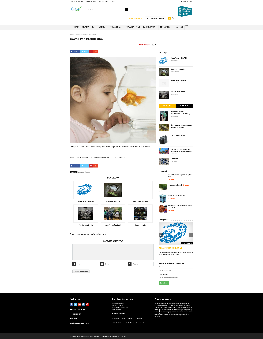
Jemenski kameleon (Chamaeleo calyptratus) (180, 113)
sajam (88, 172)
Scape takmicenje (113, 201)
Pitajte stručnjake (91, 1)
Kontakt (113, 1)
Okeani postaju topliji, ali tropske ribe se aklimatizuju (181, 150)
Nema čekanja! (140, 225)
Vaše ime (162, 267)
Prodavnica (165, 27)
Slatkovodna (88, 27)
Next (191, 235)
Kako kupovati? (117, 309)
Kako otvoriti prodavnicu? (120, 307)
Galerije (179, 27)
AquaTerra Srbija (103, 1)
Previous (161, 235)
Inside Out (123, 336)
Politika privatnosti (118, 303)
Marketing (80, 1)
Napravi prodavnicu (135, 18)
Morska (102, 27)
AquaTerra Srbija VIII (86, 201)
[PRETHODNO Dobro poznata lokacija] (2, 334)
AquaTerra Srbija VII (140, 201)
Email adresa (163, 274)
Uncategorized (80, 34)
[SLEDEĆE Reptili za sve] (261, 334)
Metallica (174, 159)
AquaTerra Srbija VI (113, 225)
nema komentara (175, 60)
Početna (75, 27)
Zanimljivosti (149, 27)
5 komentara (174, 130)
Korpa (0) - (187, 1)
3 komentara (174, 153)
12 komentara (174, 116)
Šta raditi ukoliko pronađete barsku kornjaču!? (181, 126)
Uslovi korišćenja (117, 305)
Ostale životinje (133, 27)
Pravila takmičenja (85, 225)
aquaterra (81, 172)
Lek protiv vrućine (178, 136)
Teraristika (115, 27)
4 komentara (174, 138)
